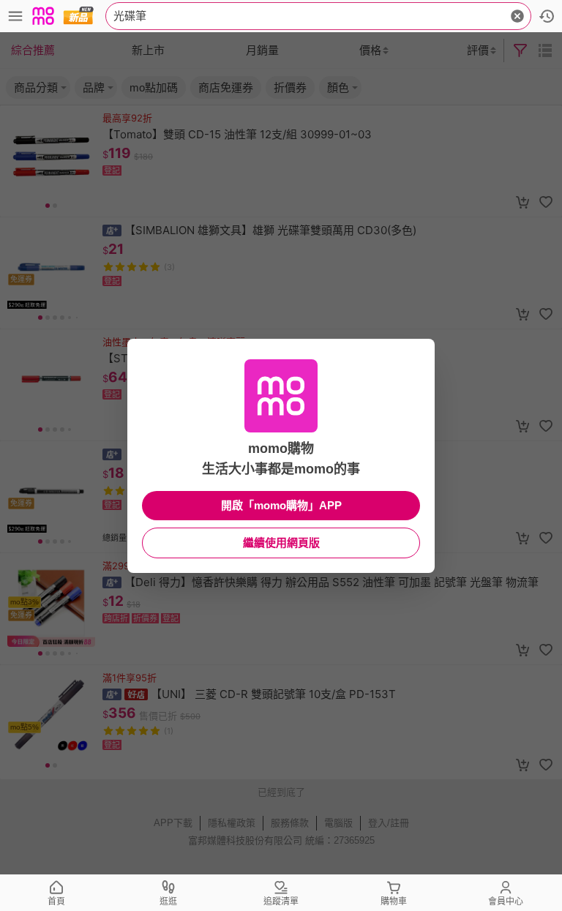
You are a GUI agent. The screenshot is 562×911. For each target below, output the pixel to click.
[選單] (15, 16)
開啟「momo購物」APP (281, 505)
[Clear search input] (517, 16)
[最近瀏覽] (546, 16)
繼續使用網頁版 (281, 542)
